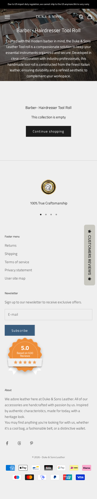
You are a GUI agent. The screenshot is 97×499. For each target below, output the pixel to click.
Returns (10, 245)
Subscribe (20, 330)
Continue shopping (48, 131)
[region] (48, 193)
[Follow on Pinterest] (31, 443)
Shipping (11, 253)
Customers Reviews (89, 255)
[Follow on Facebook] (7, 443)
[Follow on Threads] (19, 443)
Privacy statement (18, 270)
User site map (15, 278)
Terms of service (17, 262)
